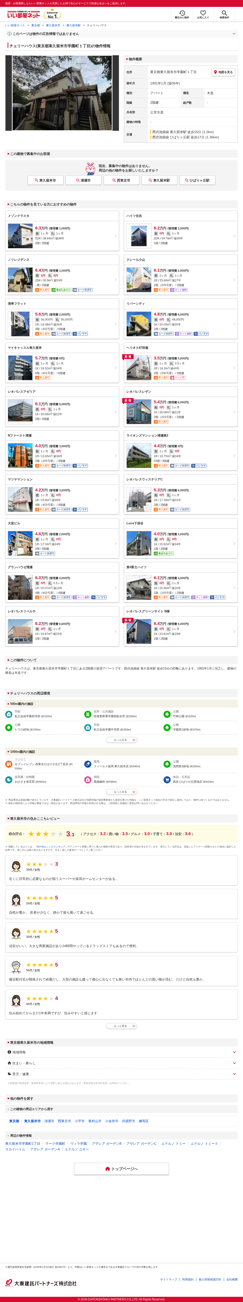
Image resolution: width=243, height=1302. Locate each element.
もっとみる (120, 739)
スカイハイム (15, 1149)
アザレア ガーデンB (107, 1143)
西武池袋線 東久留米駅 (169, 132)
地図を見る (226, 72)
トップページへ (124, 1169)
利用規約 (188, 1279)
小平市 (80, 1121)
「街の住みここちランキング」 (51, 846)
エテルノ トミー (173, 1143)
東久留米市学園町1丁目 (22, 1143)
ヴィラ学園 (78, 1143)
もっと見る (120, 1025)
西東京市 (123, 180)
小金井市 (111, 1121)
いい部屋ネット (15, 25)
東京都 (35, 25)
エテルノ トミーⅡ (204, 1143)
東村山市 (95, 1121)
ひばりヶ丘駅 (200, 180)
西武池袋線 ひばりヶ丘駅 (171, 137)
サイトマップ (168, 1279)
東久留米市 (53, 25)
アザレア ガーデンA (45, 1149)
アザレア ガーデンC (141, 1143)
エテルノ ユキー (77, 1149)
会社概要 (232, 1279)
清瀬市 (86, 180)
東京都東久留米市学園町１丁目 (173, 72)
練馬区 (144, 1121)
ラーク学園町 (55, 1143)
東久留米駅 (73, 25)
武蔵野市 (128, 1121)
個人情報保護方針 (210, 1279)
